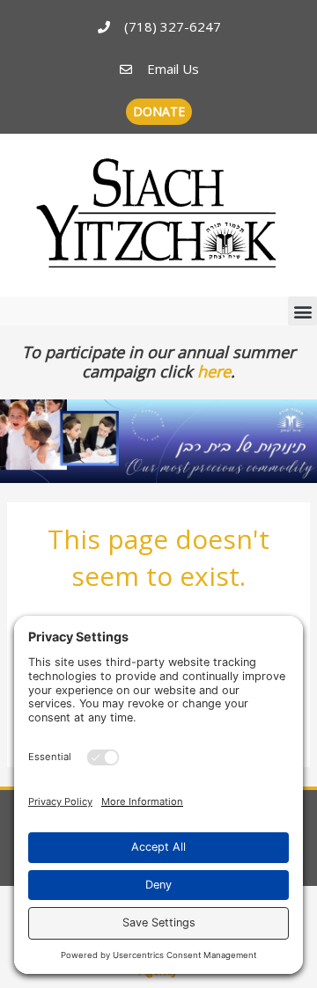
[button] (302, 311)
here (214, 371)
